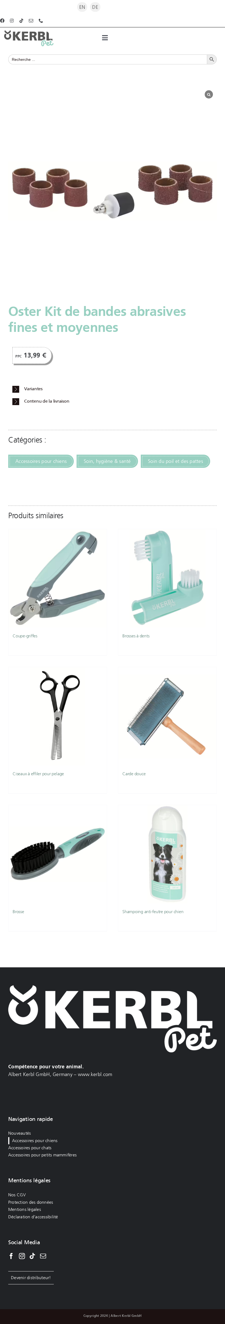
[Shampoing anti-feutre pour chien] (167, 854)
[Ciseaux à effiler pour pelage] (58, 716)
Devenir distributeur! (31, 1277)
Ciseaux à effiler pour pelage (38, 773)
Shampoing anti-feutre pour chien (152, 911)
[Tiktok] (32, 1256)
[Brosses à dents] (167, 578)
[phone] (41, 20)
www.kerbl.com (95, 1074)
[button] (114, 389)
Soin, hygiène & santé (107, 461)
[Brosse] (58, 854)
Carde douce (133, 773)
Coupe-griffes (25, 635)
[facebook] (2, 20)
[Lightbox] (209, 94)
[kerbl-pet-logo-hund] (29, 33)
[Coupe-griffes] (58, 578)
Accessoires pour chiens (41, 461)
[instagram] (12, 20)
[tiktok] (21, 20)
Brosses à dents (135, 635)
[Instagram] (22, 1256)
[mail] (31, 20)
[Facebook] (11, 1256)
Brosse (18, 911)
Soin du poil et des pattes (175, 461)
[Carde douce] (167, 716)
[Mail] (43, 1256)
